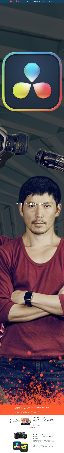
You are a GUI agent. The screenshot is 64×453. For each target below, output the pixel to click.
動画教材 (28, 1)
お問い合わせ (44, 1)
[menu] (40, 1)
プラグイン (31, 1)
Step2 (35, 1)
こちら (39, 425)
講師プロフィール (39, 1)
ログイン (48, 1)
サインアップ (52, 1)
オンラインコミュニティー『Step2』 (44, 421)
